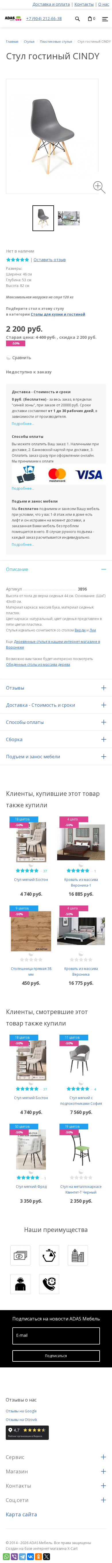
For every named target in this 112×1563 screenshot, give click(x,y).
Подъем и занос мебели (33, 756)
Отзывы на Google (21, 1411)
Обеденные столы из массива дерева (38, 664)
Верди (80, 630)
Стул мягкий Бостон (31, 879)
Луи (93, 630)
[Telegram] (22, 1556)
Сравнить (21, 357)
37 (45, 871)
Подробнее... (23, 423)
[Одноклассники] (38, 1556)
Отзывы (15, 688)
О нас (103, 4)
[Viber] (14, 1556)
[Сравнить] (31, 864)
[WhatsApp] (6, 1556)
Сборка (14, 739)
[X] (46, 1556)
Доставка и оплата (51, 4)
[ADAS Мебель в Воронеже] (13, 24)
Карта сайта (21, 1514)
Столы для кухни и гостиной (58, 314)
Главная (12, 41)
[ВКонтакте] (30, 1556)
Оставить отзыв (50, 259)
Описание (17, 569)
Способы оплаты (25, 722)
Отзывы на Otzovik (21, 1419)
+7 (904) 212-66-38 (44, 18)
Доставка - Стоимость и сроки (40, 705)
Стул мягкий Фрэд (31, 1186)
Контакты (84, 4)
